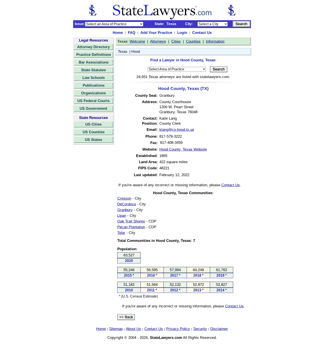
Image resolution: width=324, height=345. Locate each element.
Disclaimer (219, 329)
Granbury (125, 210)
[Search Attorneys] (241, 24)
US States (93, 139)
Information (215, 41)
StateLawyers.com (166, 337)
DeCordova (126, 204)
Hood (135, 51)
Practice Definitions (93, 54)
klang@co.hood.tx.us (176, 129)
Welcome (137, 41)
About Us (133, 329)
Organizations (93, 93)
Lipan (121, 215)
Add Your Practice (156, 32)
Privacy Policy (178, 329)
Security (200, 329)
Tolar (121, 232)
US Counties (93, 132)
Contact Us (202, 32)
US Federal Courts (93, 101)
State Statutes (93, 70)
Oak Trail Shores (131, 221)
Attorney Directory (93, 47)
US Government (93, 108)
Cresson (124, 198)
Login (182, 32)
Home (118, 32)
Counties (193, 41)
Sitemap (116, 329)
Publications (93, 85)
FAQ (131, 32)
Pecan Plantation (131, 227)
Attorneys (158, 41)
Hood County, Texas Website (183, 149)
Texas (122, 51)
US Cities (93, 124)
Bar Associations (93, 62)
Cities (176, 41)
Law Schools (93, 77)
